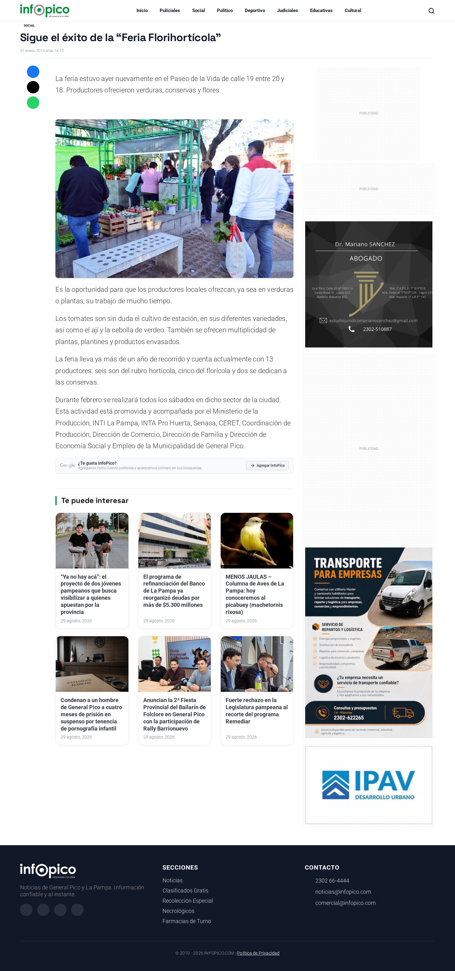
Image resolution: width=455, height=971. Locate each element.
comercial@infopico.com (345, 903)
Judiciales (287, 10)
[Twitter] (60, 910)
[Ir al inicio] (44, 10)
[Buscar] (431, 10)
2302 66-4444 (332, 881)
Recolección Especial (187, 901)
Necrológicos (178, 911)
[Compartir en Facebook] (33, 72)
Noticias (172, 880)
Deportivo (255, 10)
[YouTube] (77, 910)
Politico (225, 10)
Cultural (353, 10)
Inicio (142, 10)
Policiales (170, 10)
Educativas (321, 10)
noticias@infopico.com (343, 892)
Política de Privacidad (258, 953)
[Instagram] (43, 910)
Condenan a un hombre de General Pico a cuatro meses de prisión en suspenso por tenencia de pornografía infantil (91, 714)
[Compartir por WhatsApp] (33, 102)
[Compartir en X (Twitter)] (33, 87)
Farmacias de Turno (186, 921)
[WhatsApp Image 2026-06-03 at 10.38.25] (368, 642)
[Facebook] (26, 910)
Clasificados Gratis (185, 891)
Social (198, 10)
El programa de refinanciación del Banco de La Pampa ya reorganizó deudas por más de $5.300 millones (174, 591)
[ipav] (368, 784)
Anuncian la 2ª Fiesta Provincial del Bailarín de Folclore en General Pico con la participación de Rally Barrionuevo (174, 714)
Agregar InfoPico (271, 465)
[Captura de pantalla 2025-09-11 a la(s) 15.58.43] (368, 284)
